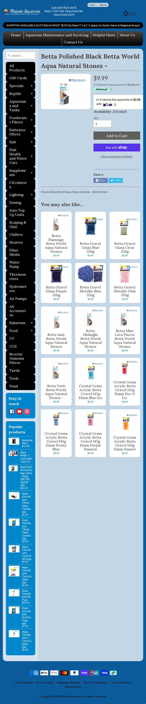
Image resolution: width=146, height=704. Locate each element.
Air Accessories (17, 310)
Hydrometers (18, 288)
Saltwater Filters (22, 132)
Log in (92, 5)
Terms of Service (121, 682)
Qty (95, 118)
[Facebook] (12, 411)
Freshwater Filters (22, 120)
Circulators (18, 184)
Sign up (103, 5)
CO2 (13, 346)
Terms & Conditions (96, 682)
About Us (127, 35)
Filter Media (14, 252)
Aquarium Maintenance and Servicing (56, 35)
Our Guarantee (24, 682)
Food (22, 331)
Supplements (22, 172)
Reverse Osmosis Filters (16, 358)
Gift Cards (18, 78)
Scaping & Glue (17, 224)
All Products (17, 68)
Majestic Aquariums (72, 696)
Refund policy (73, 686)
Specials (22, 86)
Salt (22, 143)
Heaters (16, 242)
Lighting (22, 195)
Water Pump (14, 264)
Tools (14, 378)
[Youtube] (19, 411)
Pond (13, 386)
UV (11, 338)
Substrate (22, 324)
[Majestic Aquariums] (23, 11)
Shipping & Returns (68, 682)
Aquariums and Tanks (22, 105)
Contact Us (73, 42)
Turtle (14, 370)
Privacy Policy (45, 682)
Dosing (15, 202)
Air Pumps (18, 298)
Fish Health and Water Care (22, 156)
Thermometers (17, 276)
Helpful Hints (104, 35)
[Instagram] (27, 411)
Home (16, 35)
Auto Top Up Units (17, 212)
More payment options (116, 156)
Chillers (16, 234)
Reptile (22, 94)
